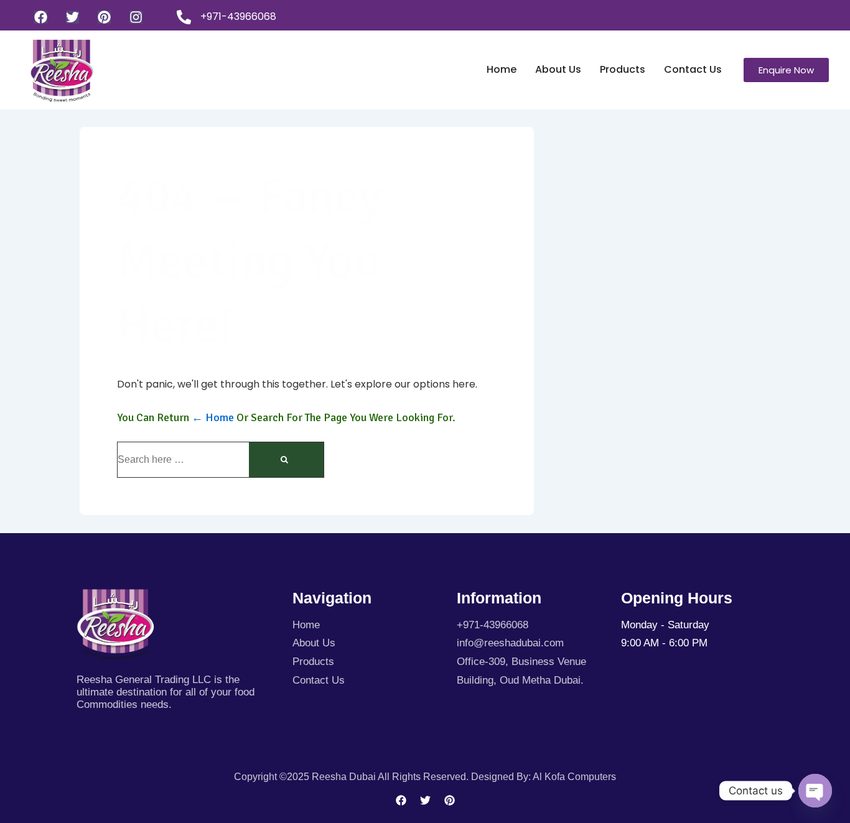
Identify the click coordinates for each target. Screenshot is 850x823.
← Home (213, 417)
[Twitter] (72, 17)
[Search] (286, 459)
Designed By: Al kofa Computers (543, 776)
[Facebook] (40, 17)
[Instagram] (135, 17)
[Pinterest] (104, 17)
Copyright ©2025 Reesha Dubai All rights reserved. (352, 776)
